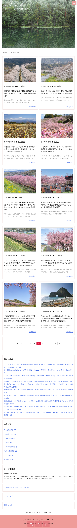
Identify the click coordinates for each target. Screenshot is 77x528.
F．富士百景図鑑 (10, 451)
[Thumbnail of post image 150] (57, 295)
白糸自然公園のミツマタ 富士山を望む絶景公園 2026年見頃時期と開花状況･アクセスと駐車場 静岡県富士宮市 (19, 149)
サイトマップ (8, 496)
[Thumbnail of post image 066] (20, 126)
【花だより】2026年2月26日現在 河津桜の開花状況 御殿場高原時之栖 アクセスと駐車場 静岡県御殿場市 (56, 149)
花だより (56, 142)
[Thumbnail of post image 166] (57, 181)
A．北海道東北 (10, 430)
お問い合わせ (8, 505)
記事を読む (32, 107)
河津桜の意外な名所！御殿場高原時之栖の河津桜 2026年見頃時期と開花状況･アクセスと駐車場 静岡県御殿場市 (56, 204)
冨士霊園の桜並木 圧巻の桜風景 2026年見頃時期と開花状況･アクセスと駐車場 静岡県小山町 (20, 93)
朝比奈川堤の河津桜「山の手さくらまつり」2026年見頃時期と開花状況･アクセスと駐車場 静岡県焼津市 (56, 262)
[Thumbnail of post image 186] (20, 239)
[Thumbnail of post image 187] (57, 239)
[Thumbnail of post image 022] (20, 70)
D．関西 (8, 442)
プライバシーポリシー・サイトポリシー (16, 487)
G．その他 (8, 455)
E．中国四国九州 (10, 447)
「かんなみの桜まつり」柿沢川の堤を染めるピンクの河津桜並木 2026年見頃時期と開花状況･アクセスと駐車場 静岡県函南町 (19, 262)
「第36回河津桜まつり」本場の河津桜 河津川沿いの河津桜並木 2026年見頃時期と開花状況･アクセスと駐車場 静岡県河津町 (19, 318)
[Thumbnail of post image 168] (20, 295)
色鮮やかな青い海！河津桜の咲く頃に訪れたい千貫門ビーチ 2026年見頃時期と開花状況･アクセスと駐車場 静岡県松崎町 (56, 318)
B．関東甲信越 (10, 434)
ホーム (7, 52)
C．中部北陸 (21, 86)
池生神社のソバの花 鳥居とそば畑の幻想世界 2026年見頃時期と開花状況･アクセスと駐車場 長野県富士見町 (38, 381)
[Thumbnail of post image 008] (57, 126)
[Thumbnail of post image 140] (57, 70)
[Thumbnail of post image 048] (20, 181)
